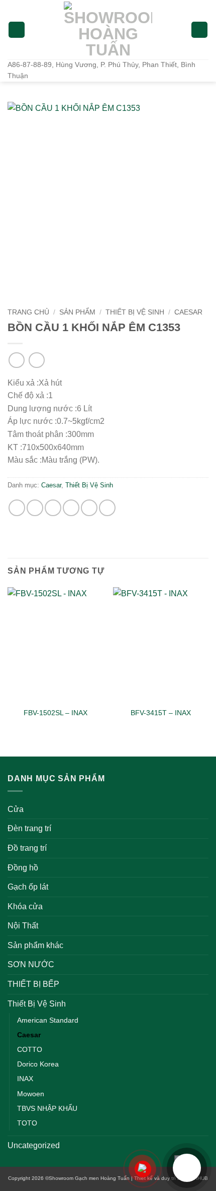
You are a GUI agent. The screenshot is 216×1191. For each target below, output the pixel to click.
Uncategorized (34, 1145)
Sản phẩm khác (35, 945)
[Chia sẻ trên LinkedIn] (107, 507)
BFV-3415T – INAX (161, 713)
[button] (17, 30)
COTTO (29, 1049)
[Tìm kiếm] (199, 30)
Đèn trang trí (29, 828)
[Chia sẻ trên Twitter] (53, 507)
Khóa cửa (25, 906)
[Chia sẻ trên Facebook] (35, 507)
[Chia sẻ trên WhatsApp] (17, 507)
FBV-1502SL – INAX (55, 713)
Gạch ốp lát (28, 887)
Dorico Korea (38, 1064)
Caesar (188, 312)
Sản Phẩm (77, 312)
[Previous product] (36, 360)
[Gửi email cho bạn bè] (71, 507)
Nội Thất (23, 925)
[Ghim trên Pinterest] (89, 507)
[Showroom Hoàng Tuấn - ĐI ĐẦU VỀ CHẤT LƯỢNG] (108, 30)
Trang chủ (28, 312)
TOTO (27, 1123)
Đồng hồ (23, 867)
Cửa (16, 809)
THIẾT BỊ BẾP (33, 984)
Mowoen (30, 1094)
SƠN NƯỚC (31, 964)
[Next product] (16, 360)
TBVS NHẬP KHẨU (47, 1108)
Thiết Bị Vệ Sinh (134, 312)
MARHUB (197, 1178)
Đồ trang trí (27, 848)
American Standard (47, 1020)
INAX (25, 1079)
